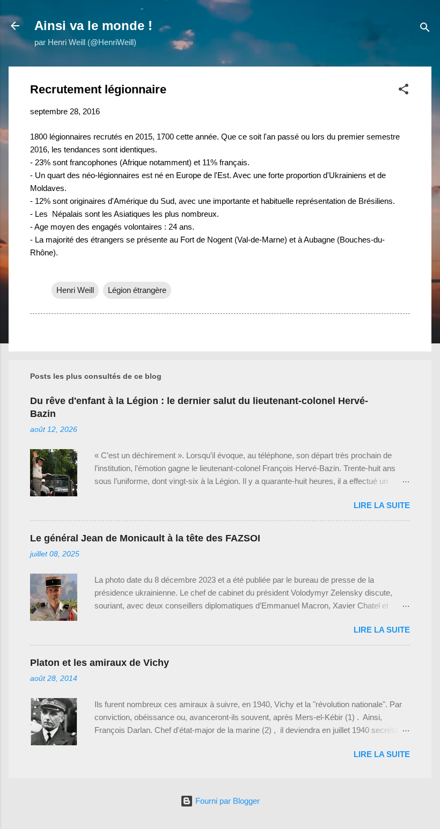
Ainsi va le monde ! (93, 25)
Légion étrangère (137, 290)
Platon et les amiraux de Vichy (99, 662)
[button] (403, 91)
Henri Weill (75, 290)
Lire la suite (382, 505)
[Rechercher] (425, 29)
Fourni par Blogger (226, 800)
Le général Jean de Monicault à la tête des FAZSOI (145, 538)
